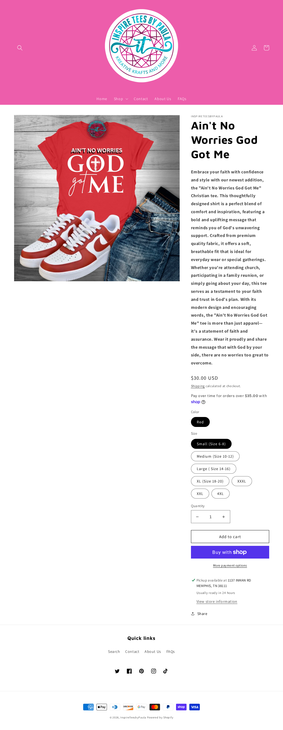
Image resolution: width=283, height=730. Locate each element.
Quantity (198, 506)
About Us (153, 651)
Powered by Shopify (160, 717)
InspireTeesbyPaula (133, 717)
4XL (220, 493)
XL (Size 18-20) (210, 481)
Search (114, 651)
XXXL (241, 481)
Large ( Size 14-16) (213, 468)
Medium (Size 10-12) (215, 456)
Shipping (198, 386)
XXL (200, 493)
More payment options (230, 565)
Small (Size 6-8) (211, 443)
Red (200, 421)
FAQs (170, 651)
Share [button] (202, 613)
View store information (216, 601)
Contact (132, 651)
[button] (20, 48)
